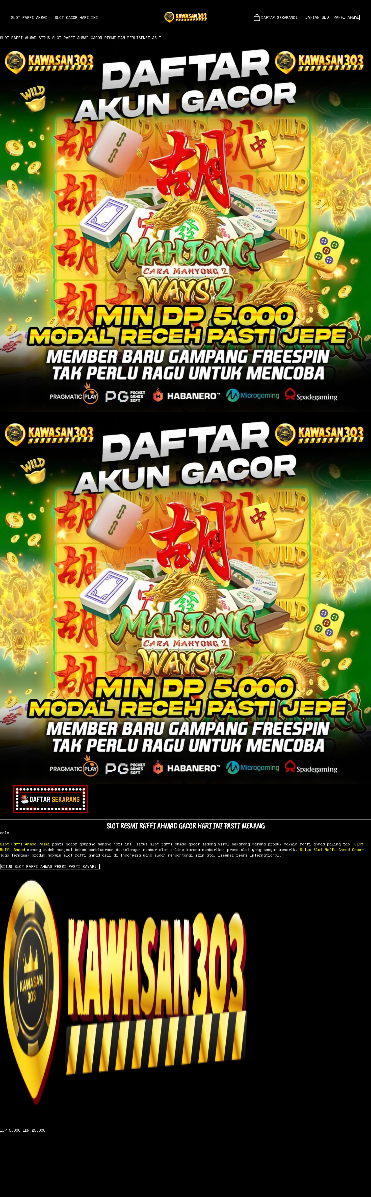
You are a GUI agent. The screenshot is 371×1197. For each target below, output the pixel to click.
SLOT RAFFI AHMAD (29, 17)
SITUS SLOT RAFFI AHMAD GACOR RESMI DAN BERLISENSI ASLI (100, 37)
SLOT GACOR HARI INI (76, 17)
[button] (50, 866)
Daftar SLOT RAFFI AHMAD (332, 17)
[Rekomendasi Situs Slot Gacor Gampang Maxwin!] (185, 995)
